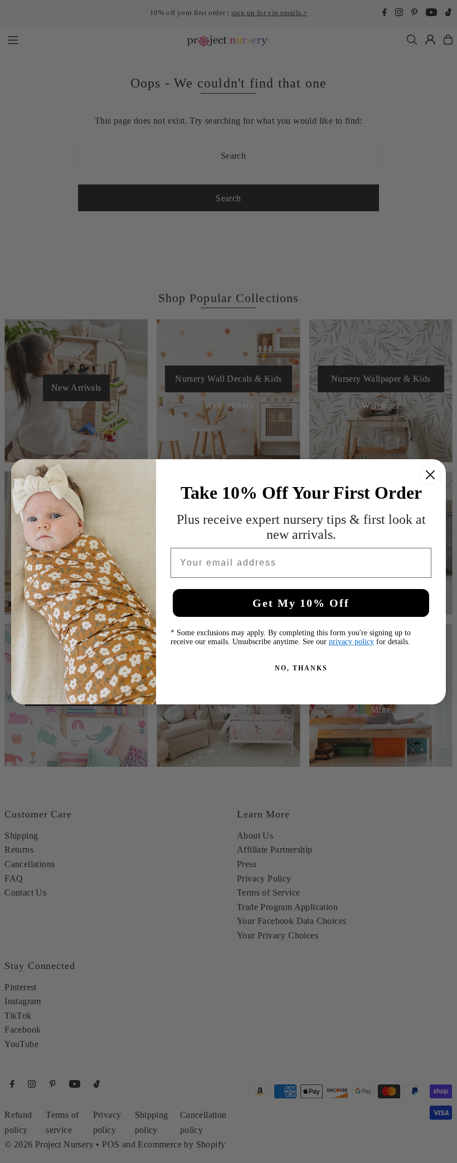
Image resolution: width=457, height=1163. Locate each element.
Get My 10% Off (300, 603)
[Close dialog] (430, 475)
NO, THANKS (301, 668)
